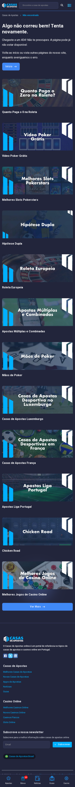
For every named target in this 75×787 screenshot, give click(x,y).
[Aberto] (69, 5)
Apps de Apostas (12, 681)
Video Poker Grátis (14, 155)
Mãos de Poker (12, 375)
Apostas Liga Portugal (17, 506)
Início (8, 66)
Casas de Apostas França (19, 463)
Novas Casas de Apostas (16, 676)
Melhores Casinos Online (15, 707)
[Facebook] (5, 656)
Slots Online (9, 722)
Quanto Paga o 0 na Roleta (19, 112)
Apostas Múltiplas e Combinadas (23, 331)
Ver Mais (35, 606)
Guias (6, 691)
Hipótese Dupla (12, 243)
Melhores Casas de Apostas (17, 672)
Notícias (7, 686)
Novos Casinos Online (14, 712)
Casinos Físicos (11, 717)
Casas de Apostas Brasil (21, 756)
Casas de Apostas (10, 15)
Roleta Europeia (12, 287)
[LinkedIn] (15, 656)
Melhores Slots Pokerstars (20, 199)
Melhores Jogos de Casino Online (24, 594)
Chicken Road (11, 550)
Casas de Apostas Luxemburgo (22, 419)
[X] (10, 656)
